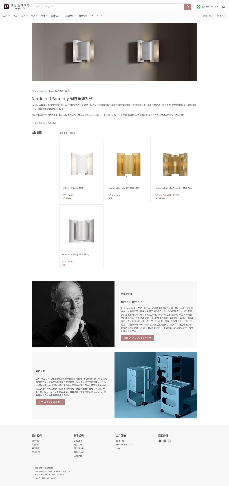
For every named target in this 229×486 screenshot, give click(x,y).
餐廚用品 (55, 15)
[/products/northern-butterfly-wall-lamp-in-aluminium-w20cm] (81, 230)
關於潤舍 (36, 441)
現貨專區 (83, 15)
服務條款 (38, 468)
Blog (118, 448)
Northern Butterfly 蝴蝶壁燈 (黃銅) (124, 188)
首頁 (34, 91)
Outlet (95, 15)
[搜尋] (187, 7)
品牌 (5, 15)
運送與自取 (79, 448)
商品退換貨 (79, 452)
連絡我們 (36, 452)
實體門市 (36, 444)
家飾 (43, 15)
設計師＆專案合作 (124, 444)
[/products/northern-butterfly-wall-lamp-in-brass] (128, 164)
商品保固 (78, 444)
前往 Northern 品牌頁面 (50, 402)
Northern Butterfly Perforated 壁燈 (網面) (174, 188)
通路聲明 (78, 456)
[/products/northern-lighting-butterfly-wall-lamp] (81, 164)
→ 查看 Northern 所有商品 (44, 123)
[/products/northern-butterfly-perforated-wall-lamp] (175, 164)
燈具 (33, 15)
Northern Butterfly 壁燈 (72, 188)
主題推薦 (69, 15)
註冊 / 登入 (208, 15)
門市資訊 (221, 15)
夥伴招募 (36, 448)
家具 (23, 15)
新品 (15, 15)
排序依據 (63, 133)
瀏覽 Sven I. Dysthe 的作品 (137, 338)
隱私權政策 (49, 468)
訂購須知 (78, 441)
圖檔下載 (120, 441)
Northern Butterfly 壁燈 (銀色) (75, 254)
